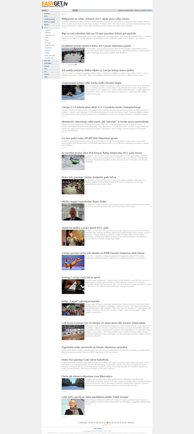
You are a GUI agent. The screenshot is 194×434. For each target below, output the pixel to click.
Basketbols (48, 32)
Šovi (45, 71)
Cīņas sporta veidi (49, 35)
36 (118, 422)
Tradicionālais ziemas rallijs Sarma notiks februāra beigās (91, 82)
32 (107, 422)
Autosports (48, 30)
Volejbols (47, 53)
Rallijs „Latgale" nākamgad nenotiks (81, 301)
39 (125, 422)
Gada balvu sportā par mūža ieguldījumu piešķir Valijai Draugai (95, 397)
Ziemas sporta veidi (50, 55)
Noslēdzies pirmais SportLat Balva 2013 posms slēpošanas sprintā (96, 45)
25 (89, 422)
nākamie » (131, 422)
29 (99, 422)
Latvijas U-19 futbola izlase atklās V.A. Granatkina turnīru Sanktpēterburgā (101, 107)
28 (97, 422)
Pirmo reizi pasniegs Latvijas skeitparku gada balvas (89, 177)
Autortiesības (98, 428)
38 (123, 422)
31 (105, 422)
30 (102, 422)
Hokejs (47, 40)
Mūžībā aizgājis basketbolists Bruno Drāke (84, 201)
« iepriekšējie (83, 422)
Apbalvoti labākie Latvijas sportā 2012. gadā (85, 227)
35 (115, 422)
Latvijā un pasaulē (49, 19)
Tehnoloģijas (47, 63)
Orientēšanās (48, 48)
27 (94, 422)
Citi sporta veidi (49, 58)
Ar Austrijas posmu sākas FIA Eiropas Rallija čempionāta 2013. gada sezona (102, 152)
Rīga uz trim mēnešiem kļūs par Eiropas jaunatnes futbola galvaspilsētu (99, 33)
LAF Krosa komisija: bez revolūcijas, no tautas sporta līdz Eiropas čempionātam (104, 322)
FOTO (46, 16)
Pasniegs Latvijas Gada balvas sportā (81, 277)
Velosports (48, 50)
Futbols (47, 37)
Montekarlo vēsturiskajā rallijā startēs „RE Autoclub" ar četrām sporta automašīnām (105, 121)
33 (110, 422)
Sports (46, 27)
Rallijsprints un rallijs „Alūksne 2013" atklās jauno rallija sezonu (95, 18)
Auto (45, 69)
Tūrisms (46, 66)
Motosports (48, 43)
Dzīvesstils (47, 60)
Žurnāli (46, 74)
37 (120, 422)
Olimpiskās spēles (49, 45)
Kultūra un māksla (49, 22)
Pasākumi (47, 13)
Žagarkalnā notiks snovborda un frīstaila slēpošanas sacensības (94, 347)
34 (112, 422)
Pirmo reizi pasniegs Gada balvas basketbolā (85, 359)
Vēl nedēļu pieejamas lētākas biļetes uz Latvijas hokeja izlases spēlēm (98, 70)
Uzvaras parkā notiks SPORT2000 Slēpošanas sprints (90, 138)
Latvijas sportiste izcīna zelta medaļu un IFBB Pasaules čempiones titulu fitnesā (103, 253)
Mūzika (46, 24)
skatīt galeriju (71, 64)
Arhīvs (46, 77)
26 (92, 422)
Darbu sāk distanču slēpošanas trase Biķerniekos (87, 376)
